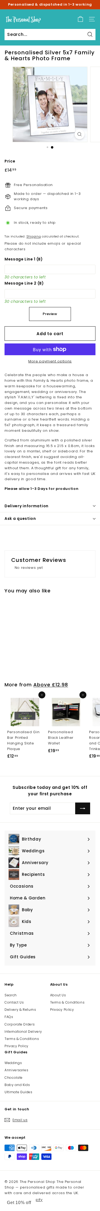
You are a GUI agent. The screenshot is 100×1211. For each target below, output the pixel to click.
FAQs (9, 1017)
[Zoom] (80, 134)
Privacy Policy (17, 1046)
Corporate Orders (20, 1024)
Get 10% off (19, 1202)
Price (10, 161)
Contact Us (14, 1002)
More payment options (50, 361)
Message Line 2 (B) (24, 283)
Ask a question (20, 518)
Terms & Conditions (22, 1038)
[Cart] (80, 19)
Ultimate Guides (19, 1092)
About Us (58, 995)
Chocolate (14, 1077)
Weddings (13, 1063)
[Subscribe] (82, 808)
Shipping (33, 236)
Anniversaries (16, 1070)
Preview (50, 313)
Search (11, 995)
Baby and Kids (17, 1085)
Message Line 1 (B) (24, 259)
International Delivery (23, 1031)
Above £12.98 (50, 684)
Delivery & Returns (20, 1009)
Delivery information (27, 506)
